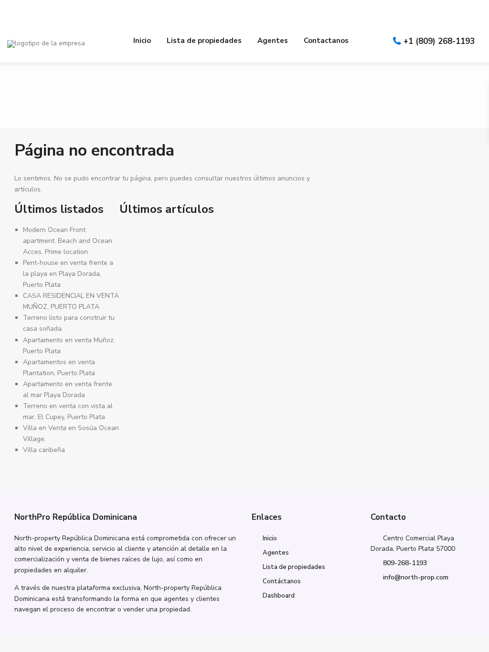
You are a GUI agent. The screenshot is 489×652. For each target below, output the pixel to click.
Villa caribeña (44, 449)
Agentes (272, 40)
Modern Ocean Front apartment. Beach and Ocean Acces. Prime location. (67, 240)
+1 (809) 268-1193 (439, 41)
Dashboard (279, 595)
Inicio (142, 40)
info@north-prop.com (415, 577)
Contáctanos (282, 581)
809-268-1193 (405, 563)
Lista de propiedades (204, 40)
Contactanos (326, 40)
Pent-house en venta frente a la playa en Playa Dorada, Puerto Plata (68, 273)
